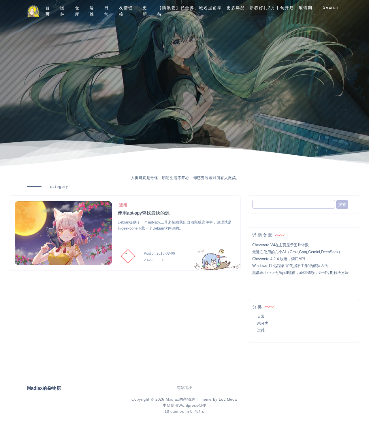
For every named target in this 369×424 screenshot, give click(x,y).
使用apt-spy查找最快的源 (144, 213)
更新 (145, 10)
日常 (106, 10)
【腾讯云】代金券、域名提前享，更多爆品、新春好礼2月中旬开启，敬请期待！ (234, 10)
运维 (92, 10)
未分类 (262, 323)
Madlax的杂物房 (180, 399)
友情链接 (126, 10)
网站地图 (184, 387)
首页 (48, 10)
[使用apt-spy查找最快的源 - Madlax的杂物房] (63, 233)
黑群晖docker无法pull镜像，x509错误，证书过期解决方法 (300, 272)
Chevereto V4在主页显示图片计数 (280, 245)
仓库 (77, 10)
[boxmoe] (33, 11)
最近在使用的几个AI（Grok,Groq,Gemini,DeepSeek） (297, 252)
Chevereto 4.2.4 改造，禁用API (278, 259)
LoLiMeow (228, 399)
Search (330, 7)
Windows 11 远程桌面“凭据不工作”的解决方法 (290, 266)
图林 (62, 10)
